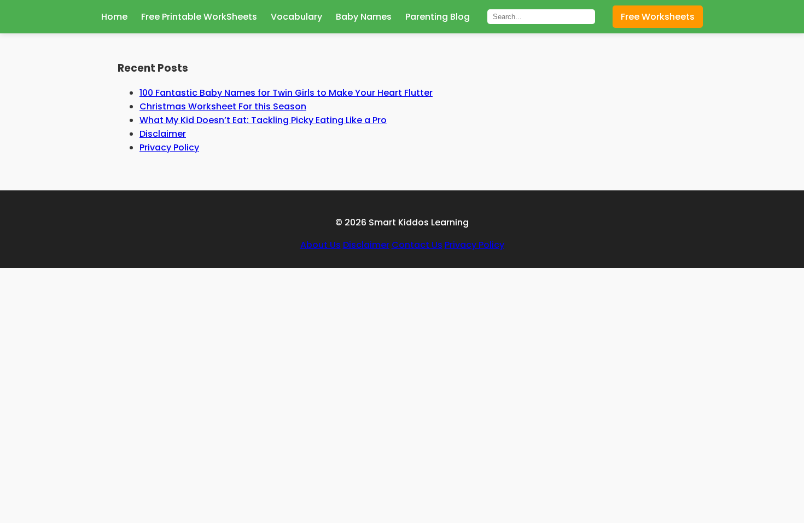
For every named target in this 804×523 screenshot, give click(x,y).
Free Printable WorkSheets (199, 16)
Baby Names (364, 16)
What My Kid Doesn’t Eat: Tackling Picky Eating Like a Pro (263, 120)
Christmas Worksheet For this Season (222, 106)
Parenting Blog (437, 16)
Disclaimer (162, 133)
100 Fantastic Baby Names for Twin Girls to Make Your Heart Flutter (286, 92)
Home (114, 16)
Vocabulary (296, 16)
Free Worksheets (658, 16)
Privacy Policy (169, 147)
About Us (320, 245)
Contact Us (417, 245)
